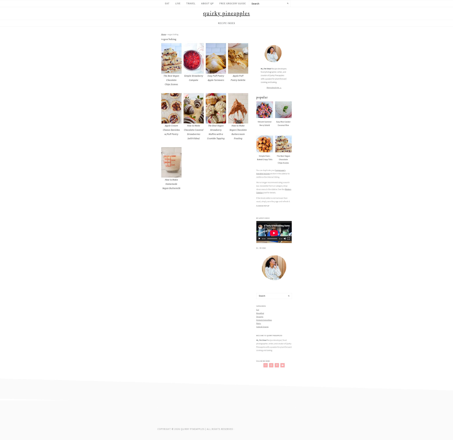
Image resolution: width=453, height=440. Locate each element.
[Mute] (285, 238)
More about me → (274, 87)
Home (163, 34)
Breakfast (260, 313)
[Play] (259, 238)
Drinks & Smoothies (264, 320)
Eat (257, 310)
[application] (274, 231)
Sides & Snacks (262, 327)
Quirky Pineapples (226, 13)
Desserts (259, 316)
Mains (258, 323)
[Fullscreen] (288, 238)
